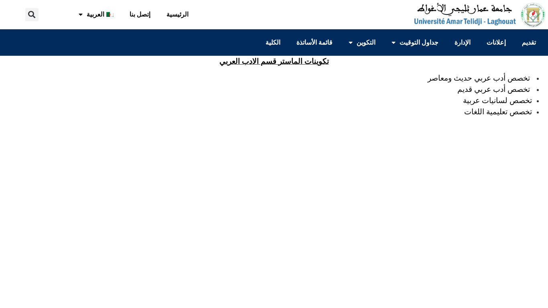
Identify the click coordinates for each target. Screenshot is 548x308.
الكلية (273, 42)
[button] (32, 14)
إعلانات (496, 42)
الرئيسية (177, 14)
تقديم (529, 42)
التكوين (366, 42)
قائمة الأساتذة (314, 42)
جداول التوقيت (419, 42)
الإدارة (463, 42)
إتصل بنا (140, 14)
